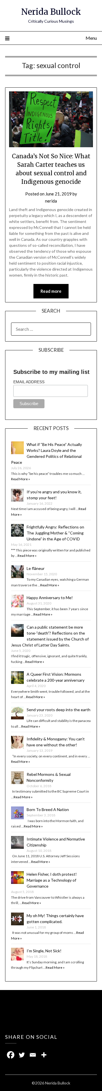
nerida (51, 200)
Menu (91, 38)
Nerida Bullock (51, 12)
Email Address (28, 382)
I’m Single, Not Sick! (44, 950)
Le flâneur (35, 568)
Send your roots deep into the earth (58, 709)
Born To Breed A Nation (48, 809)
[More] (44, 1055)
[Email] (33, 1055)
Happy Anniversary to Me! (50, 597)
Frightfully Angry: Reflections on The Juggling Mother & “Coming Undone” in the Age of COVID (55, 533)
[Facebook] (11, 1055)
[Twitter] (22, 1055)
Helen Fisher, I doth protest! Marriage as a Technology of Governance (52, 880)
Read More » (20, 479)
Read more (51, 291)
